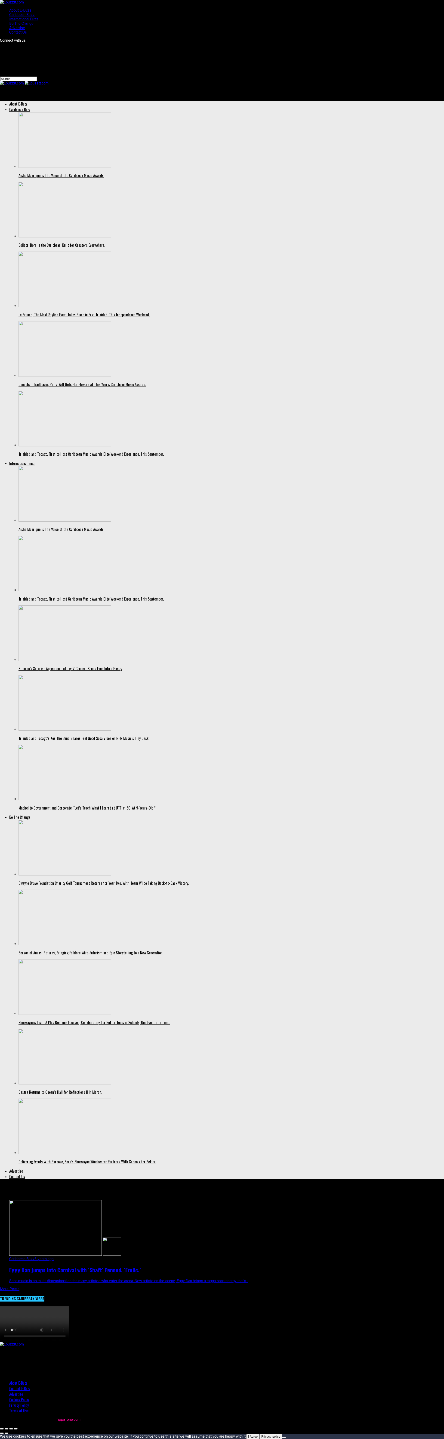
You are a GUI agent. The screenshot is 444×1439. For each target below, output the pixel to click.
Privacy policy (270, 1436)
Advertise (17, 28)
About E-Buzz (20, 10)
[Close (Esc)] (2, 1429)
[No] (284, 1437)
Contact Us (18, 32)
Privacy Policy (19, 1405)
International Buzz (23, 19)
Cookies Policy (19, 1399)
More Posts (9, 1289)
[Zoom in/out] (16, 1429)
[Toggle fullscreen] (11, 1429)
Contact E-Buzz (19, 1388)
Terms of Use (18, 1411)
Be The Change (21, 23)
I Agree (253, 1436)
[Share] (6, 1429)
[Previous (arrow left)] (2, 1433)
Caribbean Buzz (22, 14)
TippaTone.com (68, 1419)
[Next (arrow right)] (6, 1433)
